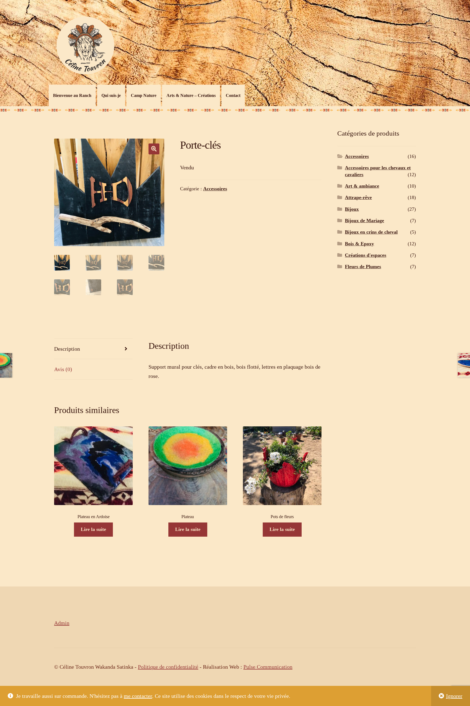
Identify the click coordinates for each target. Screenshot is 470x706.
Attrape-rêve (358, 197)
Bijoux (352, 209)
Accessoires (215, 188)
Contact (233, 95)
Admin (61, 623)
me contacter (138, 696)
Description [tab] (67, 349)
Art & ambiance (362, 186)
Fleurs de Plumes (363, 266)
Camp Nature (143, 95)
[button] (154, 148)
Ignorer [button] (454, 696)
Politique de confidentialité (168, 667)
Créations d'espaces (365, 255)
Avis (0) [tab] (63, 369)
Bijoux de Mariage (364, 220)
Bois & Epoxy (359, 243)
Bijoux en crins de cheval (371, 232)
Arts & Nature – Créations (191, 95)
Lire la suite (93, 529)
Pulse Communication (267, 667)
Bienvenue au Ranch (72, 95)
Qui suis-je (111, 95)
